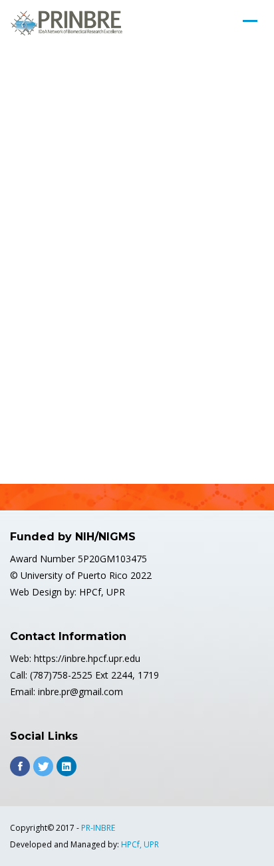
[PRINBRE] (66, 23)
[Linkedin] (66, 766)
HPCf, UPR (140, 844)
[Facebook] (20, 766)
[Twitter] (43, 766)
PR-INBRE (98, 827)
